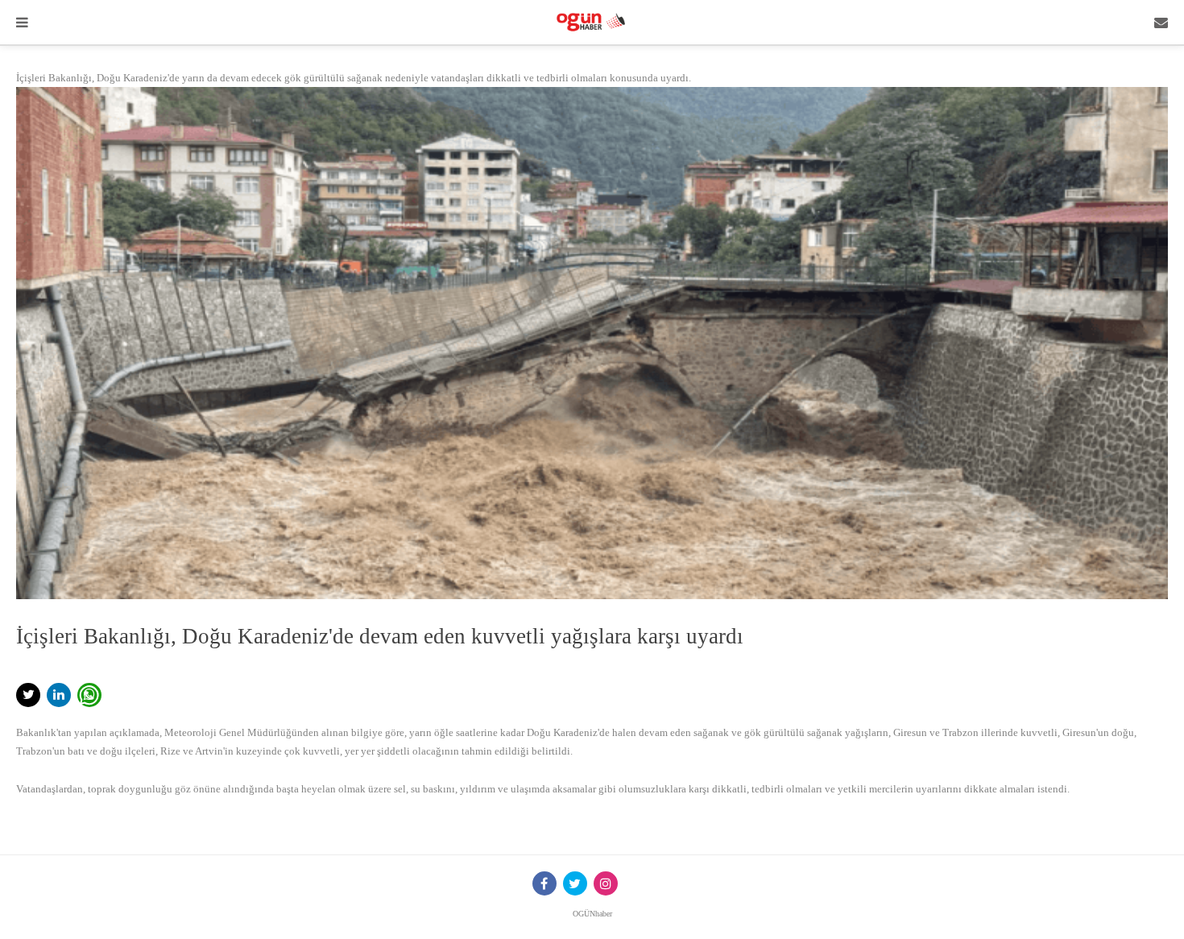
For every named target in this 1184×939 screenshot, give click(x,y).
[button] (28, 695)
